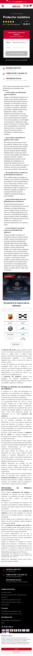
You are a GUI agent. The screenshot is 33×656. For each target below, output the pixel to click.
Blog (2, 623)
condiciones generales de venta (11, 599)
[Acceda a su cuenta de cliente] (27, 6)
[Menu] (6, 6)
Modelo (9, 47)
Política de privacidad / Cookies (11, 602)
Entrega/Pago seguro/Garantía (10, 620)
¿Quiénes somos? (6, 592)
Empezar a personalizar (16, 53)
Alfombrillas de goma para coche (11, 613)
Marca (8, 42)
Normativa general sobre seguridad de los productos (14, 596)
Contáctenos (5, 604)
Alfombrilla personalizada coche (11, 611)
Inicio (11, 13)
